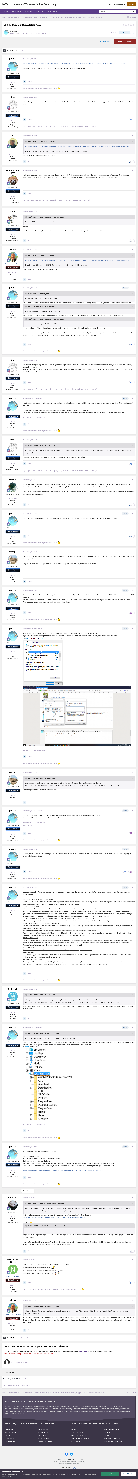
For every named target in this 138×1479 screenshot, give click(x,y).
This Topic (125, 11)
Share (114, 32)
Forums (6, 11)
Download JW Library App (113, 1441)
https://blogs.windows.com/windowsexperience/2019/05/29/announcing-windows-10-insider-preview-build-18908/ (64, 1170)
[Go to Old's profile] (13, 143)
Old (12, 135)
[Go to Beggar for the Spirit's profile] (13, 180)
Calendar (8, 1435)
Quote (30, 81)
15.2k (11, 273)
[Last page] (16, 50)
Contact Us (72, 1459)
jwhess (12, 249)
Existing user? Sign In (116, 4)
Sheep (12, 552)
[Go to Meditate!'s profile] (13, 1205)
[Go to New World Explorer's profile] (13, 1269)
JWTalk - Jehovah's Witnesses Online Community (29, 4)
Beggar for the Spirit (12, 171)
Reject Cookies (128, 1474)
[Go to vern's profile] (13, 218)
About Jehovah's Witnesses (80, 1438)
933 (13, 120)
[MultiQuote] (24, 81)
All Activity (28, 11)
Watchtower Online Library (113, 1438)
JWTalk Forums (10, 1429)
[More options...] (132, 59)
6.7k (13, 575)
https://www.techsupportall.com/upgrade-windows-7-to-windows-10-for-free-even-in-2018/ (56, 1217)
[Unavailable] (77, 716)
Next (12, 50)
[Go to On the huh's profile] (13, 996)
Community (16, 11)
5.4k (13, 82)
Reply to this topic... (22, 1362)
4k (14, 196)
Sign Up (131, 4)
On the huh (12, 989)
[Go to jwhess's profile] (13, 257)
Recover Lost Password (46, 1441)
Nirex (12, 97)
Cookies (81, 1459)
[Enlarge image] (43, 661)
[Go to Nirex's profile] (13, 105)
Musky (12, 480)
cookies (15, 1474)
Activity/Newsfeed (11, 1432)
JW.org (73, 1429)
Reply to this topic (125, 41)
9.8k (11, 154)
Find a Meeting (76, 1441)
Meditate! (12, 1197)
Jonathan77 (50, 1033)
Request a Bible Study (78, 1435)
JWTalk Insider (43, 1435)
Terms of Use (51, 11)
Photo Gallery (9, 1438)
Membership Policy (44, 1438)
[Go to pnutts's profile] (6, 32)
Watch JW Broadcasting (112, 1429)
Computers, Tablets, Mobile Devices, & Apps (37, 33)
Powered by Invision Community (69, 1463)
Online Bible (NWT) (77, 1432)
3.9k (13, 234)
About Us (39, 11)
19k (11, 498)
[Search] (134, 11)
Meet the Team (43, 1432)
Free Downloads (10, 1441)
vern (12, 211)
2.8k (13, 1216)
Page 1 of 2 (25, 50)
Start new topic (105, 41)
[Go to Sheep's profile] (13, 559)
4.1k (13, 1012)
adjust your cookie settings (67, 1474)
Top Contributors (43, 1429)
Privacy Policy (61, 1459)
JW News (107, 1432)
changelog (73, 1468)
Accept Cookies (111, 1474)
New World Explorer (12, 1260)
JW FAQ (106, 1435)
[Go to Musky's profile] (13, 487)
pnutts (14, 31)
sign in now (83, 1351)
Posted (30, 59)
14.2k (13, 1285)
